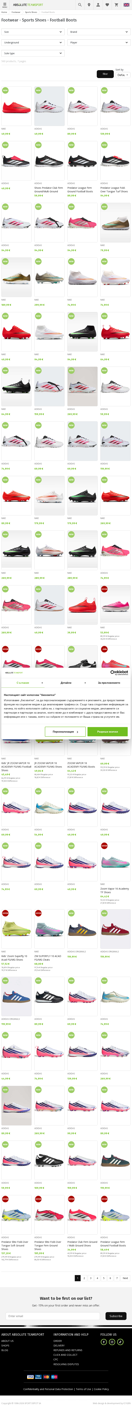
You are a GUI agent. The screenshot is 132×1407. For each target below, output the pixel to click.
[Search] (79, 5)
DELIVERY (58, 1345)
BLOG (4, 1350)
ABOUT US (7, 1340)
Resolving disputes (66, 1364)
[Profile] (98, 5)
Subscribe (116, 1316)
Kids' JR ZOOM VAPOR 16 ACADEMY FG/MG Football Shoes (16, 766)
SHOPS (5, 1345)
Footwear (16, 12)
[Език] (126, 5)
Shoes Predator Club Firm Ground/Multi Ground (48, 189)
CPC (55, 1359)
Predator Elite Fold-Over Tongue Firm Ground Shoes (47, 1245)
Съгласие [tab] (23, 682)
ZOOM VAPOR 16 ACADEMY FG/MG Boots (81, 764)
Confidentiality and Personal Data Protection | (49, 1389)
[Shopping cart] (116, 5)
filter (105, 73)
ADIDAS (38, 128)
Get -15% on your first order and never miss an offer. (66, 1301)
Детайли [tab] (66, 682)
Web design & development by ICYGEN (112, 1403)
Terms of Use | (84, 1389)
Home (4, 12)
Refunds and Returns (67, 1350)
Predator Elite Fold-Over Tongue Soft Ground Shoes (14, 1245)
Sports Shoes (31, 12)
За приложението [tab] (109, 682)
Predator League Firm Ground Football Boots (80, 189)
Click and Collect (65, 1354)
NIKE (3, 128)
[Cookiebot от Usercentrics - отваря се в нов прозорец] (113, 672)
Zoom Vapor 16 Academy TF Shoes (114, 890)
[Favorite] (107, 5)
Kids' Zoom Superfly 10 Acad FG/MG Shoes (14, 957)
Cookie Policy (101, 1389)
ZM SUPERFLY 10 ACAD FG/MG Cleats (47, 957)
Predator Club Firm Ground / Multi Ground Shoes (82, 1243)
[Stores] (89, 5)
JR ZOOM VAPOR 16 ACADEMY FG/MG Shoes (48, 764)
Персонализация (63, 731)
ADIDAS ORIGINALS (76, 951)
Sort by (119, 69)
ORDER (57, 1340)
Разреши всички (107, 731)
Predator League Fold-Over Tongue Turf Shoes (114, 189)
